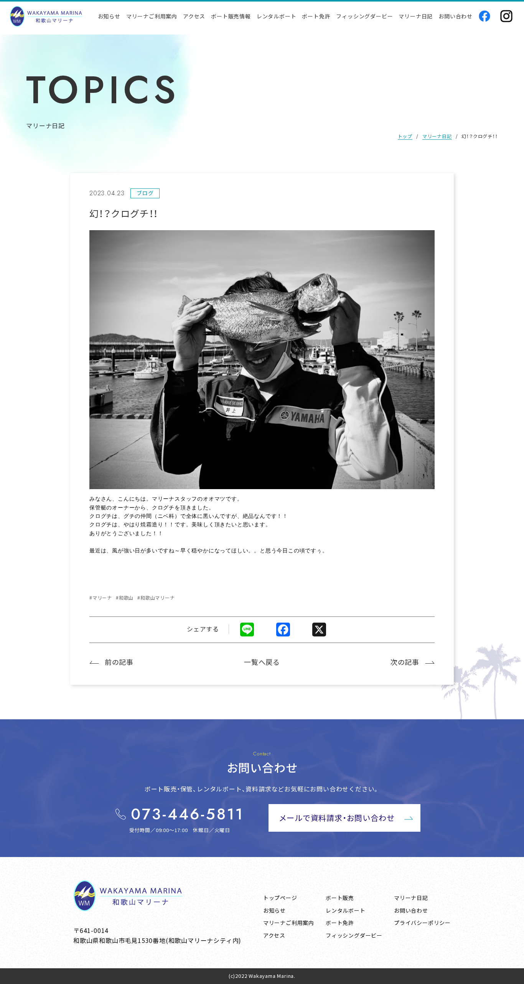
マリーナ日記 (437, 136)
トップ (405, 136)
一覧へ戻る (262, 662)
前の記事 (119, 662)
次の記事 (405, 662)
